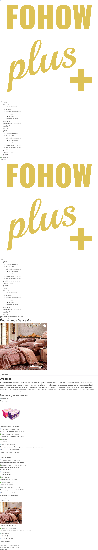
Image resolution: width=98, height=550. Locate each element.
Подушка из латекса (7, 485)
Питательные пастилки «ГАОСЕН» (12, 437)
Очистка (11, 114)
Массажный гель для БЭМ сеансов (12, 431)
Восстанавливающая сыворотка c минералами (16, 531)
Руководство (6, 121)
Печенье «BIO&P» (6, 457)
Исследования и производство (12, 123)
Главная (5, 102)
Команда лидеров (8, 125)
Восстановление (13, 113)
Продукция (6, 104)
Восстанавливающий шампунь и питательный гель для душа (21, 447)
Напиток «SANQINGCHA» (9, 479)
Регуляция (11, 116)
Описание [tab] (5, 374)
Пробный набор (5, 474)
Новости (5, 128)
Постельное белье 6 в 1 (8, 525)
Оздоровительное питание (13, 111)
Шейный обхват (5, 536)
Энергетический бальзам (9, 495)
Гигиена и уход (10, 107)
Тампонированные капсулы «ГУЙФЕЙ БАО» (9, 468)
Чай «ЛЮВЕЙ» (5, 541)
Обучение (5, 126)
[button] (44, 325)
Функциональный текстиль (13, 120)
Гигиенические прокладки (9, 426)
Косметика (9, 109)
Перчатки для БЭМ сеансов (9, 452)
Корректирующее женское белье (12, 462)
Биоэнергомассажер (12, 106)
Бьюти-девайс (5, 401)
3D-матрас (4, 442)
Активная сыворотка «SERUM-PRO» (12, 490)
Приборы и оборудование (13, 118)
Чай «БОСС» (4, 500)
